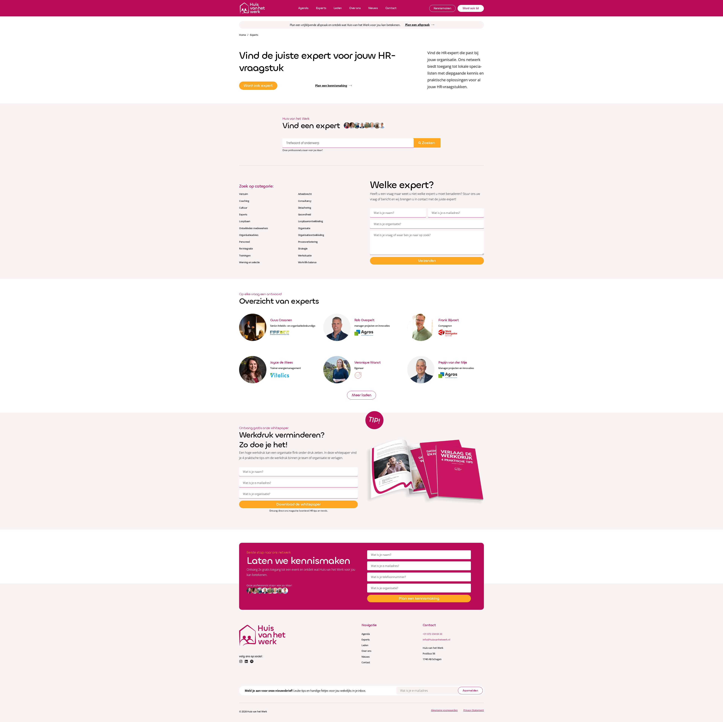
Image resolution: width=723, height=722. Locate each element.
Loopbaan (244, 221)
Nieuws (373, 8)
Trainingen (244, 255)
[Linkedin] (246, 661)
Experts (321, 8)
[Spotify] (251, 661)
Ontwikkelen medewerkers (253, 228)
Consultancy (304, 201)
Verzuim (243, 194)
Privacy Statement (473, 710)
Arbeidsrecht (305, 194)
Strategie (303, 248)
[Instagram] (241, 661)
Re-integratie (246, 248)
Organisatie (304, 228)
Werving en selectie (249, 262)
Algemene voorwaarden (444, 710)
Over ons (355, 8)
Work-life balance (307, 262)
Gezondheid (304, 214)
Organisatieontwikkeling (311, 235)
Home (242, 35)
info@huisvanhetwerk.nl (436, 639)
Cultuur (243, 207)
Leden (338, 8)
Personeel (244, 241)
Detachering (304, 207)
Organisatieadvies (248, 235)
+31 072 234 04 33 (432, 634)
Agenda (303, 8)
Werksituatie (305, 255)
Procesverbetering (308, 241)
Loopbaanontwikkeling (310, 221)
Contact (391, 8)
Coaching (244, 201)
